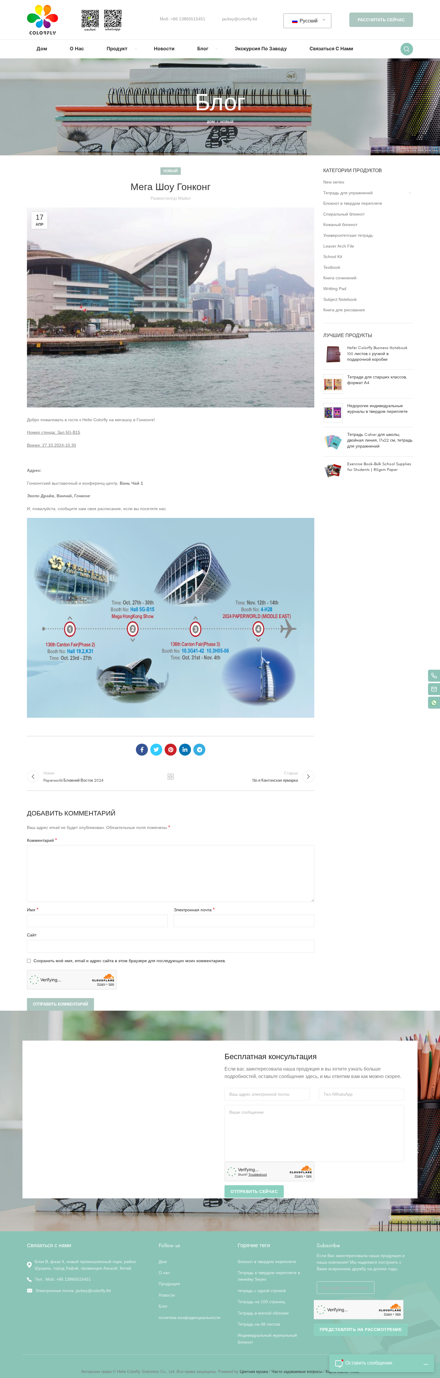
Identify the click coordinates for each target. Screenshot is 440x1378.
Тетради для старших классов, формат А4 (377, 380)
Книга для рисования (344, 309)
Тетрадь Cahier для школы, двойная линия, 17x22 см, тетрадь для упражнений (379, 440)
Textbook (331, 267)
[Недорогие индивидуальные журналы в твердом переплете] (333, 412)
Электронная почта (194, 909)
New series (333, 182)
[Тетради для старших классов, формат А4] (333, 384)
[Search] (406, 49)
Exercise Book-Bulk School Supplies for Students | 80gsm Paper (379, 466)
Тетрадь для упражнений (348, 192)
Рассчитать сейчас (381, 19)
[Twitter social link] (156, 750)
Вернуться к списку (170, 777)
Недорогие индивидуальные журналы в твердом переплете (377, 408)
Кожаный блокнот (340, 224)
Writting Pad (334, 288)
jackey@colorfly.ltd (239, 18)
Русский (308, 20)
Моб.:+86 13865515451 (182, 18)
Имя (32, 909)
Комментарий (42, 840)
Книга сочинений (339, 277)
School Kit (332, 256)
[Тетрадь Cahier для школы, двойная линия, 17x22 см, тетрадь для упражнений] (333, 442)
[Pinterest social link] (171, 750)
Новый (226, 122)
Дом (211, 122)
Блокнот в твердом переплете (352, 203)
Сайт (32, 935)
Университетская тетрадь (348, 235)
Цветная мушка (254, 1371)
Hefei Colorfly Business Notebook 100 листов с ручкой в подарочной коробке (377, 353)
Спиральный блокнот (344, 214)
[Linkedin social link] (185, 750)
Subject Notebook (340, 299)
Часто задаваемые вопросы (296, 1371)
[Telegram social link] (199, 750)
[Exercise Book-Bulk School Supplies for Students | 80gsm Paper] (333, 470)
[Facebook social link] (142, 750)
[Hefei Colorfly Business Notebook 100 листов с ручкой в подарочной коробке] (333, 355)
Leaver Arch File (338, 246)
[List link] (88, 1279)
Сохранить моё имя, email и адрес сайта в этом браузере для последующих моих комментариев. (130, 960)
